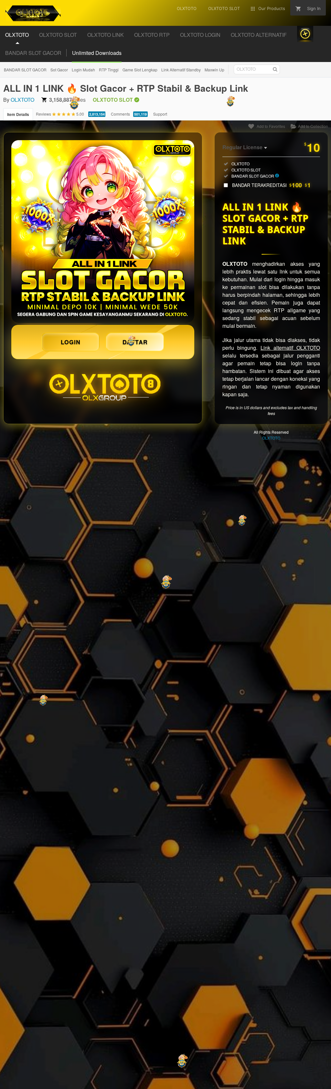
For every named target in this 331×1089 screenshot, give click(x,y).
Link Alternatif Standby (181, 69)
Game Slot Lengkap (140, 69)
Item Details (18, 114)
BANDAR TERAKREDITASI (271, 185)
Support (160, 114)
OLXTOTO (22, 99)
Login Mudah (83, 69)
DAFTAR (135, 342)
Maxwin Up (214, 69)
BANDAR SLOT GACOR (33, 53)
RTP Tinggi (109, 69)
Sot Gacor (59, 69)
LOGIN (70, 342)
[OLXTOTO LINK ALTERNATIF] (102, 231)
